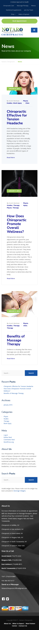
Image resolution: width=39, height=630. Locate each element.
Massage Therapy (22, 6)
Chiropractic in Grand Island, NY (12, 533)
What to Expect (18, 623)
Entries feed (8, 437)
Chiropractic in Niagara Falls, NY (12, 537)
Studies (9, 103)
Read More (11, 157)
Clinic (27, 103)
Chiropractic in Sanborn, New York (13, 546)
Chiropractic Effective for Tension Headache (17, 117)
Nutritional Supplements (13, 10)
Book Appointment (20, 21)
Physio (25, 101)
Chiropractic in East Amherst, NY (12, 529)
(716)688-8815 (17, 564)
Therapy (16, 205)
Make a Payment (24, 14)
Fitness (33, 6)
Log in (6, 435)
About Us (7, 623)
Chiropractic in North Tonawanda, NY (14, 542)
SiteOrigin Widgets (19, 491)
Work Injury (17, 103)
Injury (25, 205)
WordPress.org (9, 442)
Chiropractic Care (8, 6)
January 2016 (8, 405)
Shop (12, 14)
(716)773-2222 (16, 556)
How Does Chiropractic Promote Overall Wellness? (16, 224)
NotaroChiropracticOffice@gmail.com (14, 588)
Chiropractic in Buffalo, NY (10, 525)
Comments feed (9, 440)
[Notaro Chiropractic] (12, 31)
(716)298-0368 (17, 560)
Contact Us (23, 626)
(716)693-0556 (21, 568)
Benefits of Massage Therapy (16, 340)
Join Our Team (28, 10)
